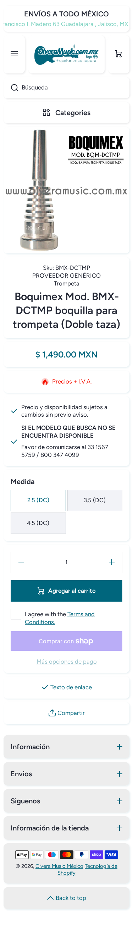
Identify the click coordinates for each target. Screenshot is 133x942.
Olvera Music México (59, 866)
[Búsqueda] (11, 87)
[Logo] (66, 54)
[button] (118, 54)
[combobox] (66, 87)
